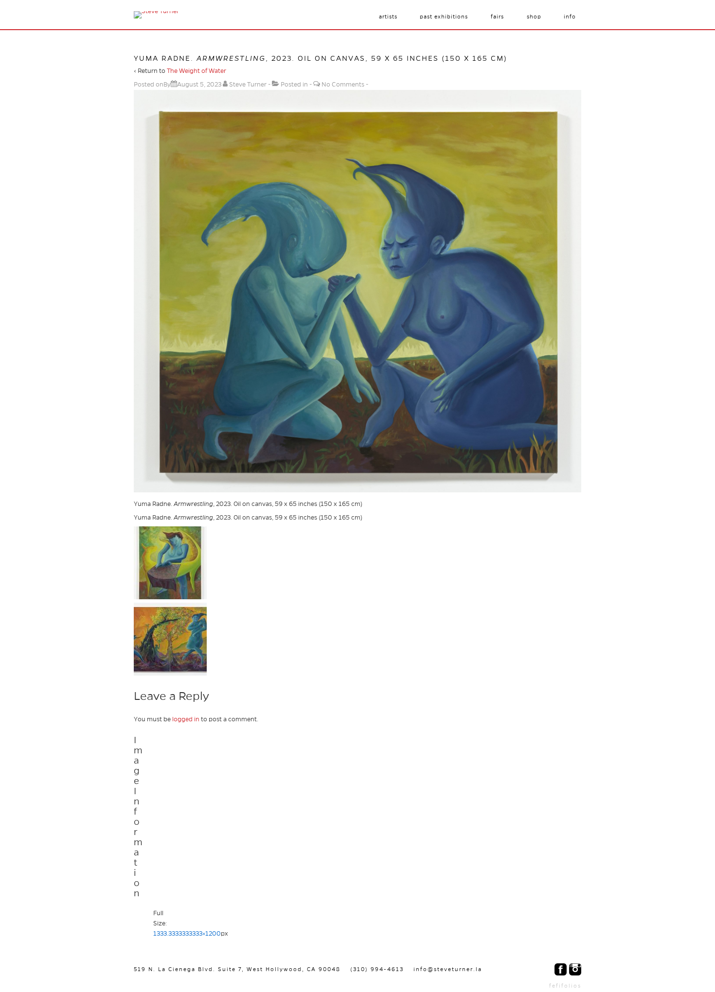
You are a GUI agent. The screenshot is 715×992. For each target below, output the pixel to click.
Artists (388, 16)
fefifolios (565, 986)
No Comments (343, 84)
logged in (185, 719)
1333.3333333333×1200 (187, 933)
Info (570, 16)
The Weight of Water (196, 71)
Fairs (497, 16)
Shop (534, 16)
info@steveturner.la (447, 969)
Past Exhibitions (444, 16)
